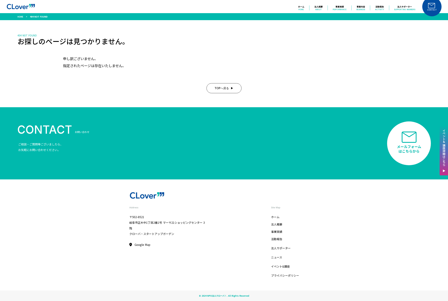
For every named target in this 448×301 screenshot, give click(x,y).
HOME (20, 16)
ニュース (276, 257)
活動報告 (276, 239)
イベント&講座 (280, 266)
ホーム (275, 217)
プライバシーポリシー (285, 275)
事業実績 (276, 232)
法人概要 (276, 224)
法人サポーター (281, 248)
